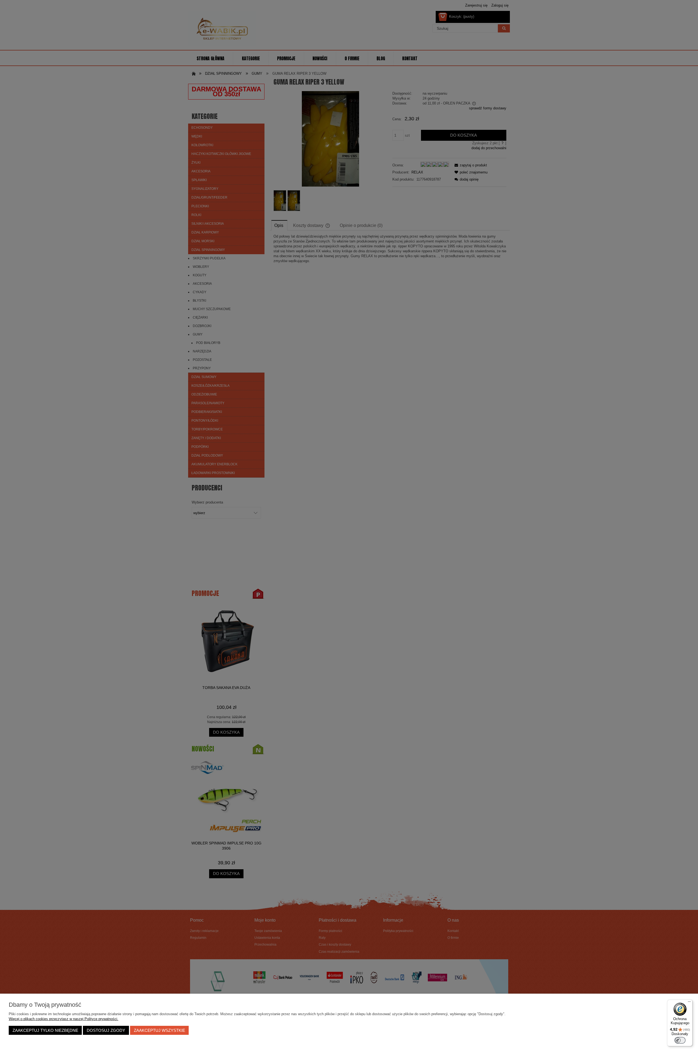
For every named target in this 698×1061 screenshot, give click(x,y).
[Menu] (689, 1003)
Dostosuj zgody (106, 1030)
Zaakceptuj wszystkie (159, 1030)
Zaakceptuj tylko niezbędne (45, 1030)
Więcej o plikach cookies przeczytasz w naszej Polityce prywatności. (63, 1019)
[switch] (680, 1040)
